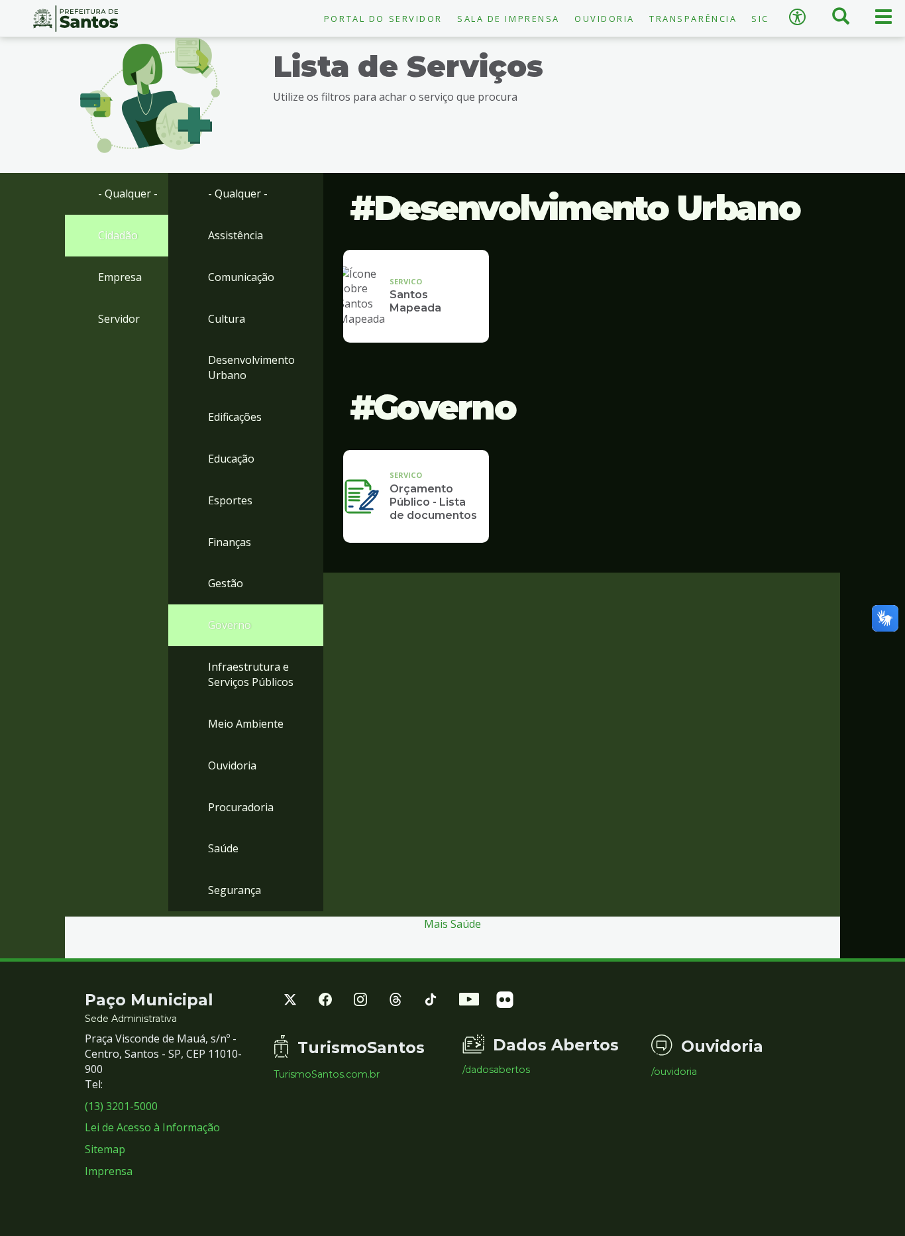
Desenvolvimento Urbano (251, 367)
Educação (231, 458)
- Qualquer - (128, 193)
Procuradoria (241, 807)
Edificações (235, 417)
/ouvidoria (674, 1071)
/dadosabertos (496, 1069)
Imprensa (109, 1171)
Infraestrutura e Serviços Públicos (250, 674)
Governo (229, 625)
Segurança (234, 890)
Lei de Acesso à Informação (152, 1127)
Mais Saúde (452, 924)
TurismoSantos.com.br (327, 1074)
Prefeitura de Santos (75, 18)
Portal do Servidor (383, 19)
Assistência (235, 235)
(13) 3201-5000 (121, 1106)
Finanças (229, 542)
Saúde (223, 848)
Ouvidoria (604, 19)
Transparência (693, 19)
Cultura (226, 318)
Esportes (230, 500)
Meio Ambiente (246, 723)
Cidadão (118, 235)
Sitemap (105, 1149)
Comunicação (241, 277)
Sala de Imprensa (508, 19)
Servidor (119, 318)
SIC (760, 19)
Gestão (225, 583)
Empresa (120, 277)
